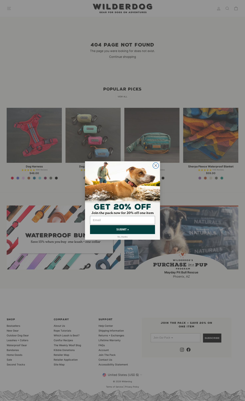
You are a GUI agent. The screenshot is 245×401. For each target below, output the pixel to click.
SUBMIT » (122, 229)
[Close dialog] (156, 165)
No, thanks (123, 237)
